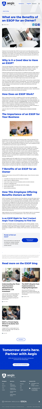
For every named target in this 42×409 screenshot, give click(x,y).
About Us (3, 385)
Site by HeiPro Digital (36, 406)
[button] (39, 3)
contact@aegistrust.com (36, 388)
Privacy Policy (29, 406)
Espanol (34, 3)
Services (12, 381)
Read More (21, 339)
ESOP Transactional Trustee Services (13, 385)
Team (3, 387)
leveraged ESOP (24, 101)
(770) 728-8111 (35, 389)
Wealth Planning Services (13, 395)
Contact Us (21, 3)
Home (3, 383)
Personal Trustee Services (13, 392)
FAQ (21, 387)
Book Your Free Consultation (30, 240)
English (29, 3)
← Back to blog (5, 11)
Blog (21, 385)
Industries (22, 383)
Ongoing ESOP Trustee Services (13, 389)
